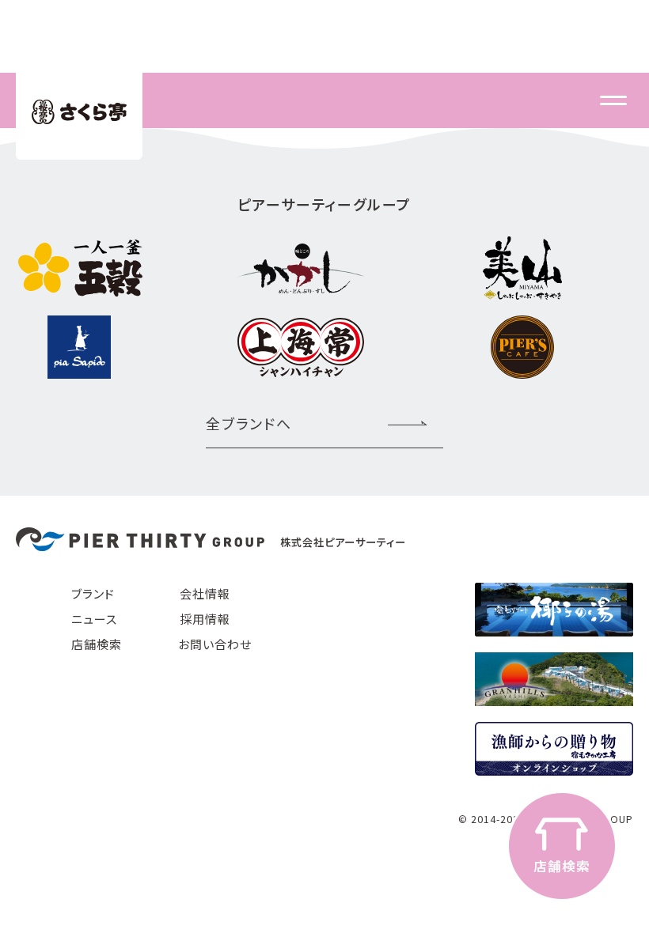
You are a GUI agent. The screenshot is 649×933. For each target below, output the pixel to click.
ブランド (93, 593)
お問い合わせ (215, 644)
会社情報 (205, 593)
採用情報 (205, 618)
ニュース (94, 618)
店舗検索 (96, 644)
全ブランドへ (249, 423)
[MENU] (613, 100)
